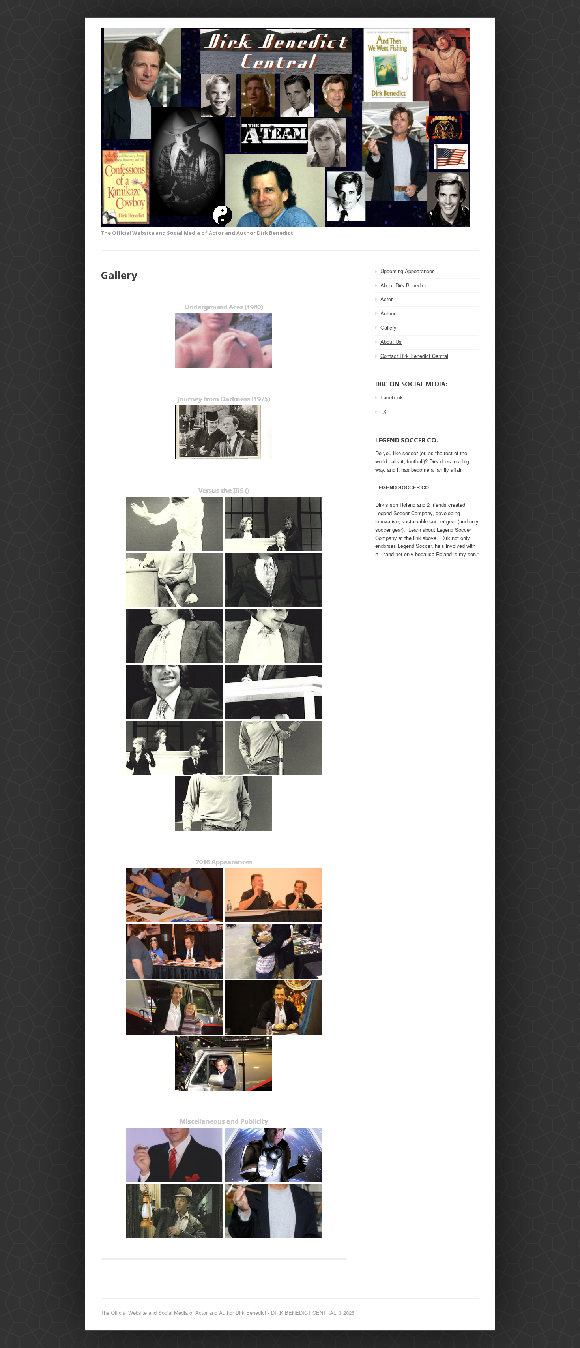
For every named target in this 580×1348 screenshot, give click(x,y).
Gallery (388, 327)
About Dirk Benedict (403, 285)
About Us (391, 341)
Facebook (391, 397)
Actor (386, 299)
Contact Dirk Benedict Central (414, 356)
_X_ (384, 411)
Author (387, 313)
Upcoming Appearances (407, 271)
